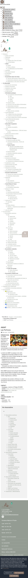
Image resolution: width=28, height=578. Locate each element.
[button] (25, 234)
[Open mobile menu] (3, 411)
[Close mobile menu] (1, 46)
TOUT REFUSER (14, 575)
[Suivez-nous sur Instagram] (3, 516)
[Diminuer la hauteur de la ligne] (15, 34)
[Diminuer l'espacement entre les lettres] (11, 36)
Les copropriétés (6, 543)
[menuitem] (5, 54)
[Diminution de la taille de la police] (14, 32)
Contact (3, 539)
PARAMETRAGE (8, 572)
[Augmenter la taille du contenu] (21, 30)
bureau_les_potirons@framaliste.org (15, 388)
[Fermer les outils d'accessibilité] (4, 7)
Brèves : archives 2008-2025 (8, 552)
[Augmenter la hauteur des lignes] (17, 34)
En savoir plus (6, 568)
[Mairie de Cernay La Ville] (4, 41)
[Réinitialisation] (1, 7)
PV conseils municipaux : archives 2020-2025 (12, 555)
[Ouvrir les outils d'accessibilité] (2, 2)
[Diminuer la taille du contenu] (19, 30)
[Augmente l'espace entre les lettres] (13, 36)
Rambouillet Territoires (7, 549)
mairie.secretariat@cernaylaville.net (10, 514)
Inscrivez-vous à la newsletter (9, 536)
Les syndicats (5, 546)
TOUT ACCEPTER (19, 572)
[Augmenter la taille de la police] (16, 32)
